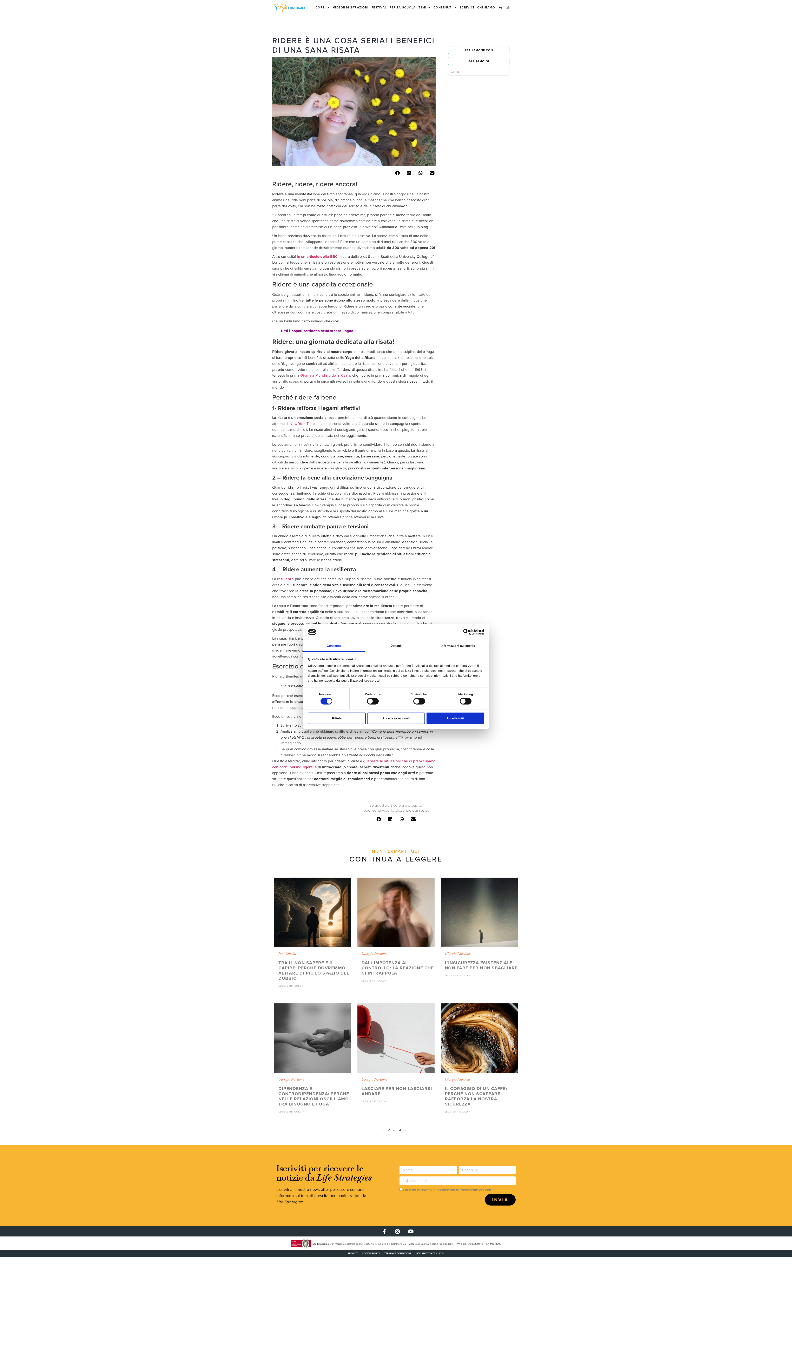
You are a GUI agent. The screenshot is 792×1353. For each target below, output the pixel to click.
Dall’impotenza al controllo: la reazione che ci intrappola (398, 967)
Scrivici (467, 7)
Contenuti (443, 7)
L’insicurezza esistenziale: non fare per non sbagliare (481, 965)
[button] (397, 173)
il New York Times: (302, 423)
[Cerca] (499, 71)
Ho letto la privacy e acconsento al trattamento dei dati (447, 1190)
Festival (379, 7)
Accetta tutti (455, 718)
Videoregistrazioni (351, 7)
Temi (422, 7)
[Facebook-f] (384, 1231)
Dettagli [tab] (396, 645)
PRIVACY (353, 1253)
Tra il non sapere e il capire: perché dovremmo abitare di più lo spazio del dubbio (313, 970)
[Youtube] (410, 1231)
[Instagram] (397, 1231)
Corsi (321, 7)
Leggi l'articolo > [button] (291, 986)
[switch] (373, 701)
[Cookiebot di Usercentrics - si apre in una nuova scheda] (466, 632)
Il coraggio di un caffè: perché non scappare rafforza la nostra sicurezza (476, 1096)
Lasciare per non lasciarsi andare (397, 1091)
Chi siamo (486, 7)
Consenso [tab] (334, 645)
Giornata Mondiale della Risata (325, 375)
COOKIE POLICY (371, 1253)
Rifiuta (337, 718)
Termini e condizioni (397, 1253)
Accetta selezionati (396, 718)
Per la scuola (403, 7)
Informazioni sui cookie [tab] (458, 645)
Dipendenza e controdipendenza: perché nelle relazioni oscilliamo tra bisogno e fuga (313, 1096)
